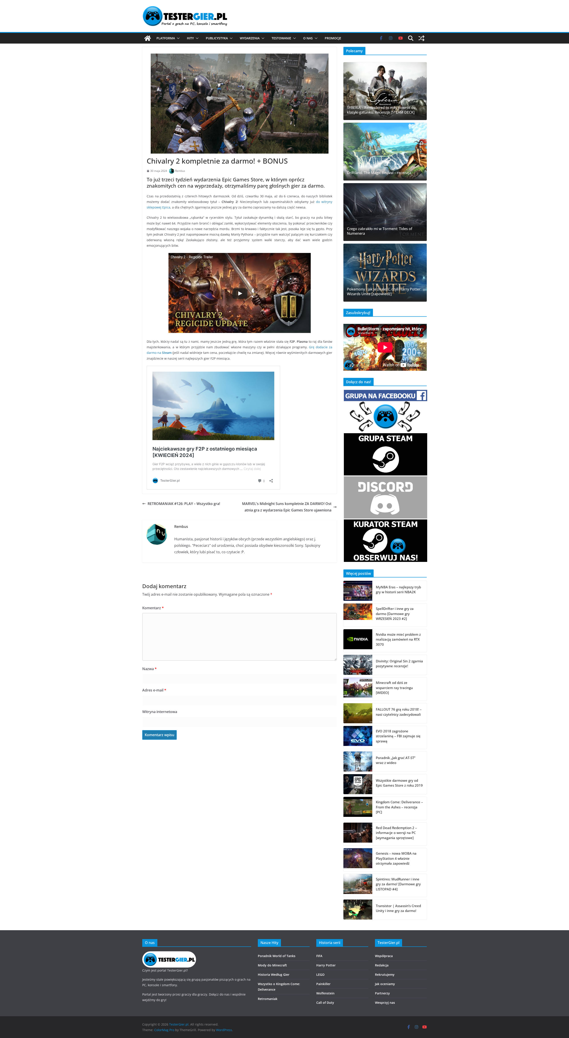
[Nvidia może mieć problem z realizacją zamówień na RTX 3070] (357, 640)
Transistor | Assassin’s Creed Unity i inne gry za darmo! (398, 908)
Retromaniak (267, 999)
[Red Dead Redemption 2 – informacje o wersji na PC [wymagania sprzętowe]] (357, 834)
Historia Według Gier (273, 974)
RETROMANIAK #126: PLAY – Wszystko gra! (184, 503)
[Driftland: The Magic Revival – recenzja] (385, 151)
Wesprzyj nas (385, 1002)
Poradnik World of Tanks (276, 956)
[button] (177, 38)
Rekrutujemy (385, 974)
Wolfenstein (325, 993)
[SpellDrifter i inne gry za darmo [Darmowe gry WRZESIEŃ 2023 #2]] (357, 615)
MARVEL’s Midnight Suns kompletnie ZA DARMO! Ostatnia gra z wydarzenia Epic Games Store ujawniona (286, 507)
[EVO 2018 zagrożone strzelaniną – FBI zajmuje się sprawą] (357, 737)
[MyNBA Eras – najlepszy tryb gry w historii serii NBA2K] (357, 591)
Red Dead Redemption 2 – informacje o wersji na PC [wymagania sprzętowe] (396, 833)
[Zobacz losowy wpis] (421, 38)
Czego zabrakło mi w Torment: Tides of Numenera (379, 231)
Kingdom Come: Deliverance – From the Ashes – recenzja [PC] (399, 807)
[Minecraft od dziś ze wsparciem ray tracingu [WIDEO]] (357, 689)
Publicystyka (217, 38)
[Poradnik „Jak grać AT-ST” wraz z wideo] (357, 761)
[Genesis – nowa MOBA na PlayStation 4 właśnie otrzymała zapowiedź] (357, 859)
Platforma (165, 38)
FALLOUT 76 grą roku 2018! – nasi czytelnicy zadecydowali (399, 712)
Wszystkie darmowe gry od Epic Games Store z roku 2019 (399, 783)
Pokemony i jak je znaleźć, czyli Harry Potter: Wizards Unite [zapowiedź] (384, 291)
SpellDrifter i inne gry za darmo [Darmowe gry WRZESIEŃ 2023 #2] (395, 613)
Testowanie (281, 38)
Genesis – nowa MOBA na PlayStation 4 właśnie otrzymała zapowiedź (396, 858)
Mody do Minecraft (272, 965)
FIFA (319, 956)
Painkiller (323, 984)
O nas (308, 38)
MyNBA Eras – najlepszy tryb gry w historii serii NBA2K (398, 589)
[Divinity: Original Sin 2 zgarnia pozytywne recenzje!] (357, 665)
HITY (190, 38)
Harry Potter (326, 965)
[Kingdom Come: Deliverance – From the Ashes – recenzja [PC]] (357, 808)
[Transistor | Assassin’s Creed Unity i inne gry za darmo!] (357, 910)
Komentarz (153, 607)
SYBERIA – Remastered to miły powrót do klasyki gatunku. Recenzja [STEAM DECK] (381, 110)
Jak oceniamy (385, 984)
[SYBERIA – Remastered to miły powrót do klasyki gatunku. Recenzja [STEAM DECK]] (385, 91)
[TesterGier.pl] (147, 38)
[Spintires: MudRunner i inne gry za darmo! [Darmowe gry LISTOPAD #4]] (357, 885)
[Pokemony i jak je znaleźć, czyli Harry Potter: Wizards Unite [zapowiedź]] (385, 272)
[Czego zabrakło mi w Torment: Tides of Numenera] (385, 212)
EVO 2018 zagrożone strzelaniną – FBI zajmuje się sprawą (398, 736)
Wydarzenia (250, 38)
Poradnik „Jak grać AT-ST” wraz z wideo (395, 760)
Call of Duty (325, 1002)
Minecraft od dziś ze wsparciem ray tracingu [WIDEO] (394, 687)
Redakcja (382, 965)
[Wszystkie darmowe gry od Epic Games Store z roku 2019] (357, 784)
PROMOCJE (333, 38)
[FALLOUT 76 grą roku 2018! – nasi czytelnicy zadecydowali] (357, 713)
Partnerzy (382, 993)
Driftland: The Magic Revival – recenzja (379, 172)
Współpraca (384, 956)
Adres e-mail (154, 690)
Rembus (180, 171)
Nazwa (149, 668)
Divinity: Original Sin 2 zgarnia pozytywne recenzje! (399, 663)
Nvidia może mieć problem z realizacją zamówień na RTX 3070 (398, 639)
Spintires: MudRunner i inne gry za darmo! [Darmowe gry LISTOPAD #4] (398, 884)
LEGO (320, 974)
